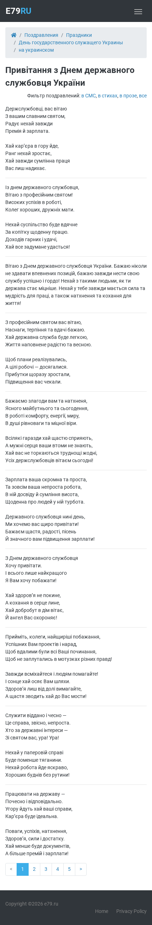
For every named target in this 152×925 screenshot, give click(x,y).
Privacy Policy (131, 911)
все (143, 95)
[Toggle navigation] (138, 11)
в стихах (107, 95)
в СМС (88, 95)
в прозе (128, 95)
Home (101, 911)
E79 (18, 11)
